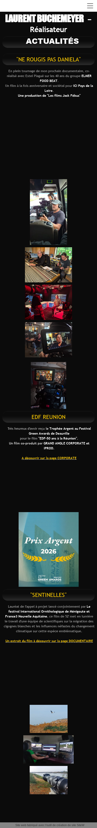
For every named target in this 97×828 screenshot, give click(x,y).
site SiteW (78, 825)
